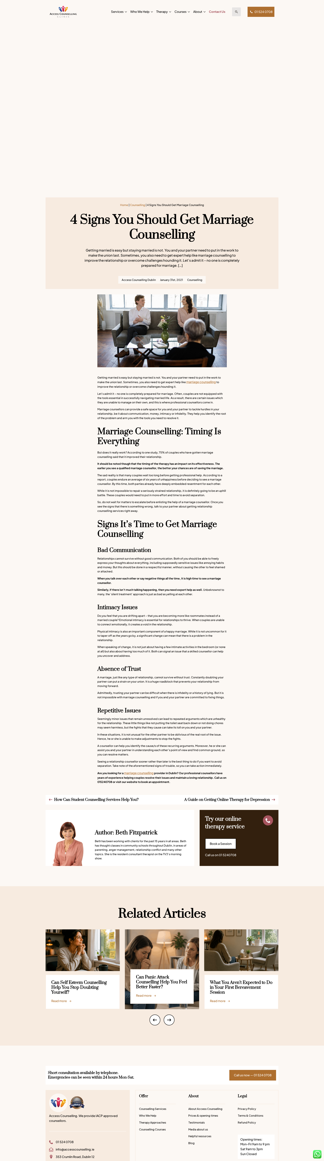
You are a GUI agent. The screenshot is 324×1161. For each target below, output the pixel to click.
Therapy (162, 11)
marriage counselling (201, 382)
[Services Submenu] (125, 11)
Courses (180, 11)
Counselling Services (152, 1109)
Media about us (198, 1129)
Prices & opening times (203, 1115)
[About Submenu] (204, 11)
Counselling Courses (152, 1129)
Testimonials (196, 1122)
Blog (191, 1143)
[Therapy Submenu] (169, 11)
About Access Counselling (205, 1109)
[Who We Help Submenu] (151, 11)
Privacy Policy (247, 1109)
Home (124, 205)
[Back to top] (318, 1145)
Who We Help (140, 11)
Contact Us (217, 11)
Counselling (137, 205)
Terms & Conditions (250, 1115)
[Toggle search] (236, 11)
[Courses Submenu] (188, 11)
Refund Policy (247, 1122)
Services (117, 11)
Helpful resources (199, 1136)
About (197, 11)
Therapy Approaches (152, 1122)
